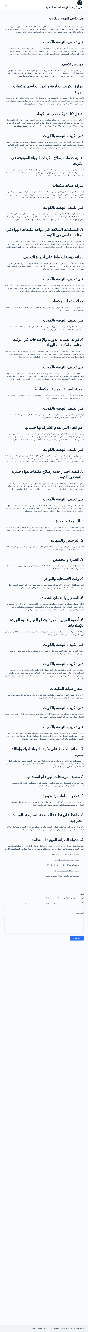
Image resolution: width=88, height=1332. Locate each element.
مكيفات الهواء (25, 291)
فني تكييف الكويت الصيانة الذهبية (64, 7)
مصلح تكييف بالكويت (17, 379)
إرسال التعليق (76, 938)
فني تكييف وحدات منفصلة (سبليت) (66, 860)
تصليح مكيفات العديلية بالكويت (25, 219)
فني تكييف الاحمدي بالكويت (22, 439)
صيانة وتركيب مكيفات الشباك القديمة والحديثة (62, 876)
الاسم (82, 903)
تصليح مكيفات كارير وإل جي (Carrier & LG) (63, 865)
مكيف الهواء (37, 32)
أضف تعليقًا (79, 913)
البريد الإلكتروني (51, 903)
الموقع (27, 903)
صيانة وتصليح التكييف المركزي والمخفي (65, 854)
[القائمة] (6, 5)
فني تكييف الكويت (20, 126)
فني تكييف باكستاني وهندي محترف (66, 871)
